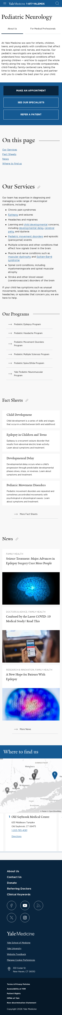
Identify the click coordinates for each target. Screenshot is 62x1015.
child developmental (36, 224)
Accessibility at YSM (16, 989)
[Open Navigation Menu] (4, 3)
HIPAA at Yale (13, 998)
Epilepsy (13, 214)
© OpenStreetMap (54, 811)
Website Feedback (16, 954)
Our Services (9, 149)
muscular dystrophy (19, 256)
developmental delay (31, 228)
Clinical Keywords (18, 894)
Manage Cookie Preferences (21, 960)
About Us (13, 871)
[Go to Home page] (17, 4)
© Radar (43, 811)
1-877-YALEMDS (35, 4)
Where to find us (12, 163)
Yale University (14, 948)
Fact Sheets (9, 154)
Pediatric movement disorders (25, 236)
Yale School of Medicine (18, 943)
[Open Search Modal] (57, 3)
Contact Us (14, 877)
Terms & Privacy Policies (18, 984)
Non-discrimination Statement (21, 1003)
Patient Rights (14, 993)
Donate (12, 883)
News (5, 159)
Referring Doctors (19, 889)
